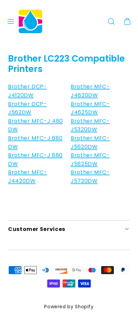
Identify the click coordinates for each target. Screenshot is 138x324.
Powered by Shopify (69, 307)
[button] (11, 21)
